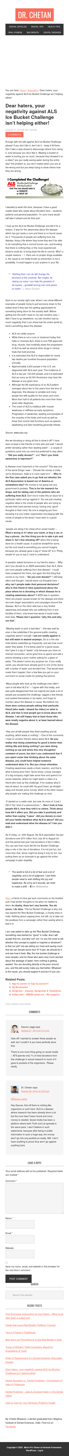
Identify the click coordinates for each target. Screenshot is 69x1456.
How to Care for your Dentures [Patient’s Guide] (30, 1402)
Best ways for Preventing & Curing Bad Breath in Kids (33, 1339)
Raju (7, 898)
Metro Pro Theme (32, 1447)
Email (9, 1233)
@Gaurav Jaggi (19, 1099)
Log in (40, 1450)
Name (9, 1218)
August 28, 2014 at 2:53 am (35, 1091)
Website (9, 1248)
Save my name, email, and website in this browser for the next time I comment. (32, 1268)
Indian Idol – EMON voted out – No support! (36, 994)
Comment (11, 1180)
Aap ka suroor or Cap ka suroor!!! (30, 983)
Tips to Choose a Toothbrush (20, 1332)
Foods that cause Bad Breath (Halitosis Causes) (30, 1325)
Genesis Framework (52, 1447)
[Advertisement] (35, 59)
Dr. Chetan (34, 14)
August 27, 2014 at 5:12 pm (35, 1030)
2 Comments (14, 134)
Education (25, 1004)
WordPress (31, 1450)
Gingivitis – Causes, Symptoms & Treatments (36, 990)
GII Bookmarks (20, 987)
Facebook (10, 1426)
